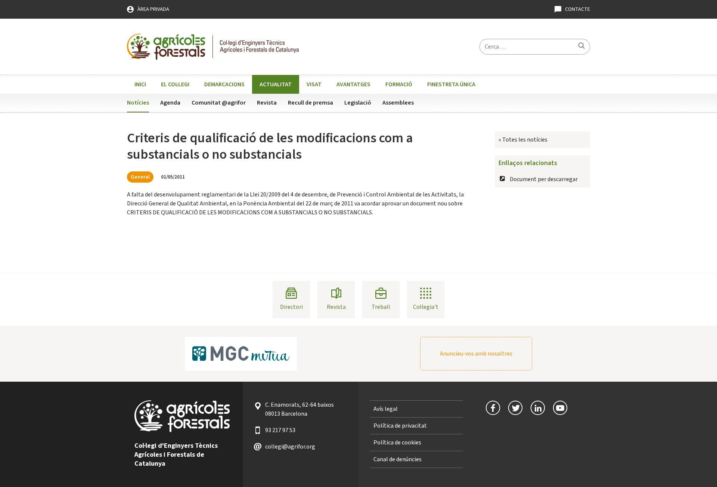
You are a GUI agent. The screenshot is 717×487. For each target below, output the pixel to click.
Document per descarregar (544, 179)
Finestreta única (451, 84)
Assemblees (398, 103)
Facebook (492, 407)
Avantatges (353, 84)
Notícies (138, 103)
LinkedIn (537, 407)
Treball (381, 307)
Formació (398, 84)
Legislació (357, 103)
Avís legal (385, 409)
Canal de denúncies (397, 459)
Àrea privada (153, 9)
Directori (291, 307)
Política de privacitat (400, 426)
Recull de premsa (310, 103)
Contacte (577, 9)
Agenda (170, 103)
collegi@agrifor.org (290, 447)
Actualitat (276, 84)
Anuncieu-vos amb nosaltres (476, 354)
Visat (314, 84)
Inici (140, 84)
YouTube (560, 407)
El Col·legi (175, 84)
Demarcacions (224, 84)
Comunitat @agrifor (219, 103)
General (140, 177)
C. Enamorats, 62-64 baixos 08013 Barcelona (299, 409)
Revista (267, 103)
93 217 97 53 (280, 430)
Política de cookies (397, 442)
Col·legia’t (425, 307)
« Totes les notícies (523, 140)
